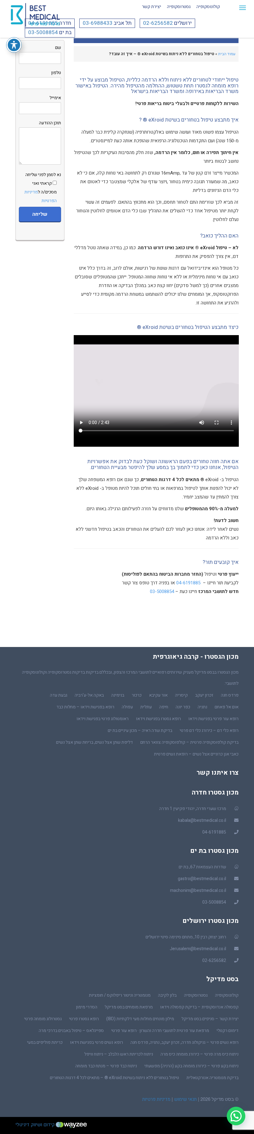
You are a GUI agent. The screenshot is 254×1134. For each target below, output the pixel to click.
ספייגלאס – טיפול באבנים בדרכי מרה (71, 1030)
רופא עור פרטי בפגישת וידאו (213, 718)
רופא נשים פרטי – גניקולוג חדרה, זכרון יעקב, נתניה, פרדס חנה (184, 1042)
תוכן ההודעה (50, 123)
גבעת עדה (58, 695)
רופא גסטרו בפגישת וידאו (158, 718)
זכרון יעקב (204, 695)
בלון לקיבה (167, 995)
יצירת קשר (151, 6)
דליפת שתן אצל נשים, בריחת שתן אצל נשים (94, 742)
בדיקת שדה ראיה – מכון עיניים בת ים (140, 730)
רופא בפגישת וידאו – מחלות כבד (85, 707)
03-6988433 (97, 23)
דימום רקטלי (228, 1030)
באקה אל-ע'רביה (89, 695)
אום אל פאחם (227, 707)
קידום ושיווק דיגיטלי (35, 1124)
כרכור (137, 695)
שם (58, 47)
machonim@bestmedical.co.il (198, 890)
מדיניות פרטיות (156, 1099)
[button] (236, 1116)
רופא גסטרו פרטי (84, 1019)
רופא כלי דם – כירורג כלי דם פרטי (209, 730)
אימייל (55, 98)
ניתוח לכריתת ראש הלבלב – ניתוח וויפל (118, 1054)
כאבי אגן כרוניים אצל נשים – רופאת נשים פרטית (196, 754)
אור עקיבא (158, 695)
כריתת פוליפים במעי (45, 1042)
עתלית (146, 707)
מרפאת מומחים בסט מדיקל (129, 1007)
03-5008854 (43, 32)
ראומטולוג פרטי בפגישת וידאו (103, 718)
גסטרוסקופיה (178, 6)
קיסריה (181, 695)
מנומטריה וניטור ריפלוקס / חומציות (120, 995)
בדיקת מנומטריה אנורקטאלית (212, 1077)
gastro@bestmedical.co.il (202, 878)
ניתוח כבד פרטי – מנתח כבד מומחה (106, 1066)
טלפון (56, 72)
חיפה (163, 707)
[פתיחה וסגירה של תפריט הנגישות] (14, 45)
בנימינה (117, 695)
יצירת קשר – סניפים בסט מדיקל (210, 1019)
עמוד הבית (226, 54)
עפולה (127, 707)
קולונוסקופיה (208, 6)
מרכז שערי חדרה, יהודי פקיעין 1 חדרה (192, 808)
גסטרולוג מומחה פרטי (43, 1019)
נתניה (202, 707)
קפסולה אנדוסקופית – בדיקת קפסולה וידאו (199, 1007)
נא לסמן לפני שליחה (42, 187)
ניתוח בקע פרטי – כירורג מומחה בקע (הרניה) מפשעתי (191, 1066)
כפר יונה (183, 707)
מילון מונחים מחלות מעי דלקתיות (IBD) (140, 1019)
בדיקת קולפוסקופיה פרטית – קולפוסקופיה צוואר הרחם (189, 742)
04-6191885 (43, 23)
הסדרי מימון (86, 1007)
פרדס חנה (230, 695)
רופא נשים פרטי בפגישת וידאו (96, 1042)
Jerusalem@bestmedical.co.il (198, 949)
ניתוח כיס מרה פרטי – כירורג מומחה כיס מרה (199, 1054)
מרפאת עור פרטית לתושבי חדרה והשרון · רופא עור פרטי (160, 1030)
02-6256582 (158, 23)
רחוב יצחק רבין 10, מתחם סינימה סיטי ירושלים (186, 937)
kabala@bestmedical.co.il (202, 820)
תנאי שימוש (185, 1099)
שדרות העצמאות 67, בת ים (202, 867)
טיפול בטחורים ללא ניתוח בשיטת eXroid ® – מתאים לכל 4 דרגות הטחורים (114, 1077)
